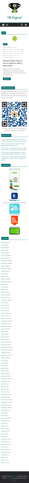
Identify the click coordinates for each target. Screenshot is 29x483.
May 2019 (3, 334)
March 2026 (4, 253)
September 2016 (5, 407)
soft (15, 55)
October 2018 (5, 352)
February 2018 (5, 373)
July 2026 (3, 245)
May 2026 (3, 247)
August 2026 (4, 242)
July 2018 (3, 360)
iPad (19, 51)
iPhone (22, 51)
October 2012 (5, 441)
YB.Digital (14, 17)
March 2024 (4, 292)
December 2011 (5, 452)
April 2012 (4, 447)
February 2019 (5, 342)
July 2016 (3, 413)
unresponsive (6, 57)
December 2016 (5, 399)
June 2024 (4, 287)
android (6, 49)
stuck (18, 55)
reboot (13, 53)
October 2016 (5, 405)
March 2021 (4, 305)
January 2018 (4, 376)
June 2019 (4, 331)
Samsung (5, 55)
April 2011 (4, 460)
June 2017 (4, 386)
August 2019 (4, 329)
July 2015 (3, 423)
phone (7, 53)
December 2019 (5, 318)
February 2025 (5, 279)
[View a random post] (26, 25)
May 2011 (3, 457)
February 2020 (5, 313)
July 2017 (3, 384)
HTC (16, 51)
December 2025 (5, 260)
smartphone (10, 55)
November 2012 (5, 439)
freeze (18, 49)
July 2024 (3, 284)
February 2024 (5, 295)
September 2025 (5, 268)
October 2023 (5, 297)
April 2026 (4, 250)
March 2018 (4, 371)
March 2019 (4, 339)
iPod (4, 53)
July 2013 (3, 434)
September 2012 (5, 444)
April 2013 (4, 436)
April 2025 (4, 274)
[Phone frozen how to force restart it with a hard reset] (14, 39)
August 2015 (4, 420)
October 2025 (5, 266)
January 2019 (4, 344)
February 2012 (5, 449)
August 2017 (4, 381)
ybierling (6, 47)
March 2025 (4, 276)
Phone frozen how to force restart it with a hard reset (12, 63)
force (15, 49)
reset (17, 53)
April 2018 (4, 368)
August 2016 (4, 410)
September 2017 (5, 379)
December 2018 (5, 347)
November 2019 (5, 321)
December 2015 (5, 418)
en (12, 49)
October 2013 (5, 431)
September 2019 (5, 326)
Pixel (10, 53)
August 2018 (4, 358)
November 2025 (5, 263)
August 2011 (4, 455)
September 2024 (5, 281)
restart (21, 53)
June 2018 (4, 363)
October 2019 (5, 323)
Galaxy (22, 49)
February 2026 (5, 255)
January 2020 (4, 316)
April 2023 (4, 302)
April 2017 (4, 389)
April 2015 (4, 426)
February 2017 (5, 394)
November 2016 (5, 402)
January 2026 (4, 258)
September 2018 (5, 355)
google (4, 51)
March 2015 (4, 428)
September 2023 (5, 300)
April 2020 (4, 308)
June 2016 (4, 415)
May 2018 (3, 365)
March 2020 (4, 310)
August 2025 (4, 271)
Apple (10, 49)
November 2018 (5, 350)
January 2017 (4, 397)
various (11, 57)
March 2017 (4, 392)
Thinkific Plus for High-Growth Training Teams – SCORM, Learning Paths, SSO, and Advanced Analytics (14, 158)
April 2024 (4, 289)
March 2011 (4, 462)
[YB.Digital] (3, 25)
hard (8, 51)
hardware (12, 51)
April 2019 (4, 337)
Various (5, 44)
